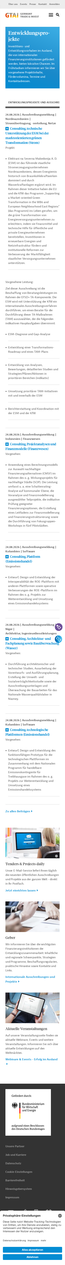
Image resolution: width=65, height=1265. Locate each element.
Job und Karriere (15, 1155)
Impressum (12, 1197)
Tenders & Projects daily (25, 863)
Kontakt (42, 4)
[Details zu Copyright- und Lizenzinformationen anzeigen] (56, 856)
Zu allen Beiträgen (17, 811)
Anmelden (54, 4)
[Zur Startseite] (22, 16)
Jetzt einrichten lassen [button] (20, 890)
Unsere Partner (14, 1146)
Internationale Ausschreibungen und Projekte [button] (30, 979)
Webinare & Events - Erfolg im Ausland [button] (31, 1059)
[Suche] (58, 15)
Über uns (13, 4)
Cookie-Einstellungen (18, 1172)
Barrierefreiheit (15, 1180)
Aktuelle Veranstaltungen (26, 1028)
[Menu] (51, 15)
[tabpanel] (32, 465)
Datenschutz (13, 1163)
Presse (32, 4)
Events (23, 4)
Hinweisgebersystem (18, 1189)
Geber (10, 937)
